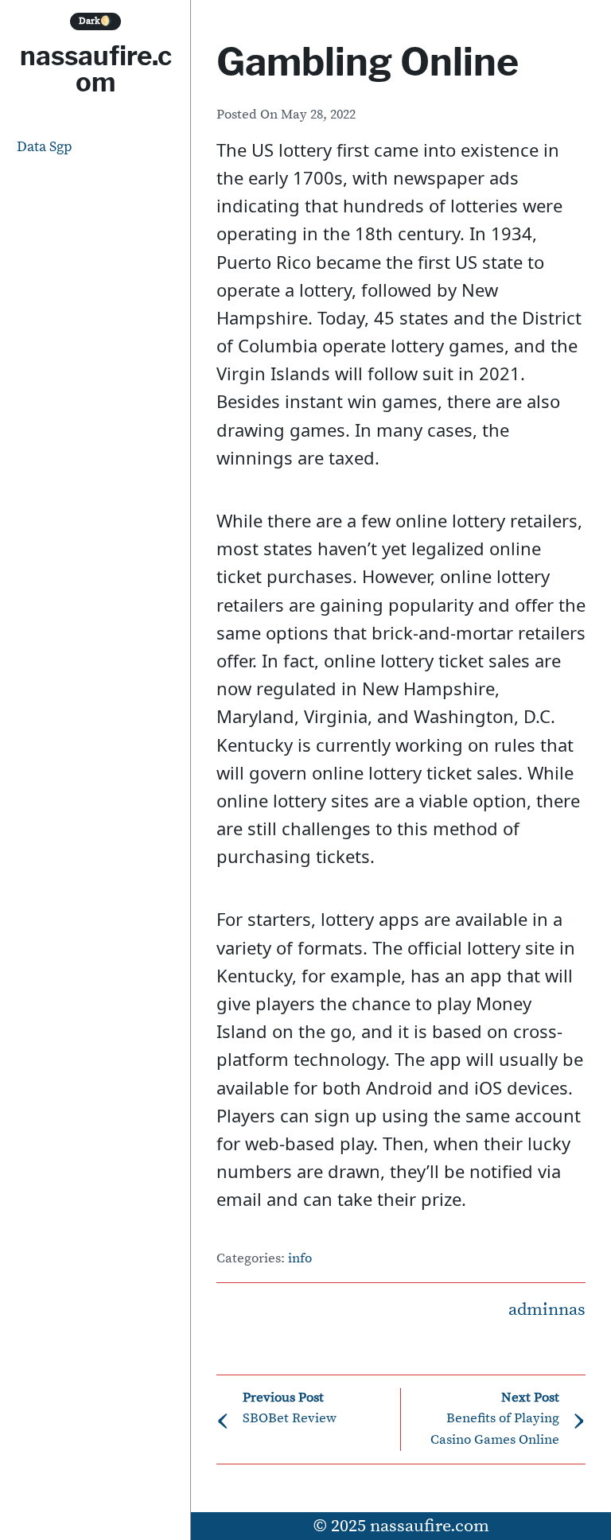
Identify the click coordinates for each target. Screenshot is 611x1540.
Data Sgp (44, 147)
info (300, 1258)
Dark (95, 21)
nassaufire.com (96, 69)
